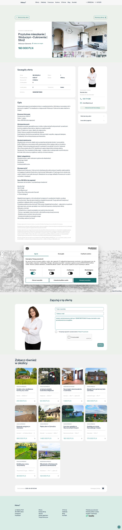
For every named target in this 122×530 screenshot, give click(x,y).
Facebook (18, 515)
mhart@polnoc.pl (88, 103)
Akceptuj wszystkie (84, 280)
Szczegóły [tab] (61, 254)
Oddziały (43, 2)
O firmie (63, 2)
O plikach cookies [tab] (86, 254)
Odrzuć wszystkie (37, 280)
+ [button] (2, 253)
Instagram (18, 513)
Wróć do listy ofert (23, 17)
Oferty (37, 2)
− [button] (2, 255)
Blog (69, 2)
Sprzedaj (90, 2)
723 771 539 (87, 99)
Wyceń (99, 2)
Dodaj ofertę (42, 512)
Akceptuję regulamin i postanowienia (73, 331)
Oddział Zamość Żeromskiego (92, 107)
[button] (105, 35)
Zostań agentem (43, 515)
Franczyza (51, 2)
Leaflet (114, 288)
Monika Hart (83, 92)
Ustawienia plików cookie (61, 280)
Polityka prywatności (92, 510)
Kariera (57, 2)
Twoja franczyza (43, 517)
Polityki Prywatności (83, 331)
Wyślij (100, 345)
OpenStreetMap (117, 291)
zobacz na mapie (38, 43)
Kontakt (74, 2)
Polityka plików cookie (92, 512)
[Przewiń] (33, 433)
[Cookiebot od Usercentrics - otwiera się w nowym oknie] (89, 248)
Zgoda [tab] (36, 254)
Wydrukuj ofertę (99, 17)
